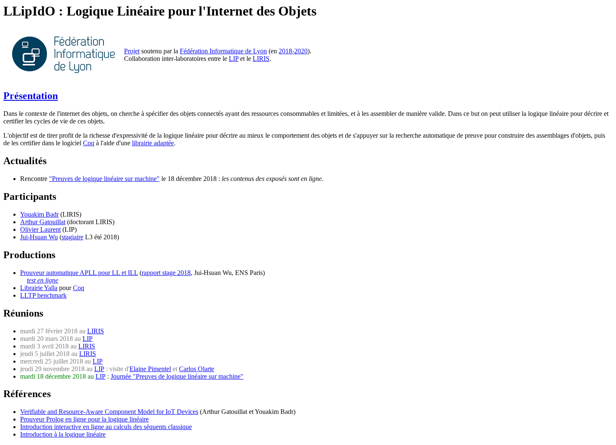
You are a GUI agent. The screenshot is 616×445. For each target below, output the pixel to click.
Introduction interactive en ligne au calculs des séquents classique (106, 426)
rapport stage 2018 (166, 272)
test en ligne (42, 280)
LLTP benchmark (43, 295)
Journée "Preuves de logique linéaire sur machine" (177, 376)
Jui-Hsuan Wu (39, 237)
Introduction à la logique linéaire (63, 434)
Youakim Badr (39, 214)
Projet (132, 51)
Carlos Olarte (196, 368)
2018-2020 (293, 51)
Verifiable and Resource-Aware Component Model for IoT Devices (109, 411)
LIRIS (261, 58)
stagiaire (72, 237)
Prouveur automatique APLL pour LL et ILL (79, 272)
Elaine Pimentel (150, 368)
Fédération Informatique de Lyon (223, 51)
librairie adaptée (153, 143)
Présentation (30, 95)
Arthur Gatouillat (42, 221)
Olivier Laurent (40, 229)
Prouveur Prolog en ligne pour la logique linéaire (84, 419)
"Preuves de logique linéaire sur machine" (104, 178)
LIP (233, 58)
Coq (88, 143)
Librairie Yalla (38, 287)
